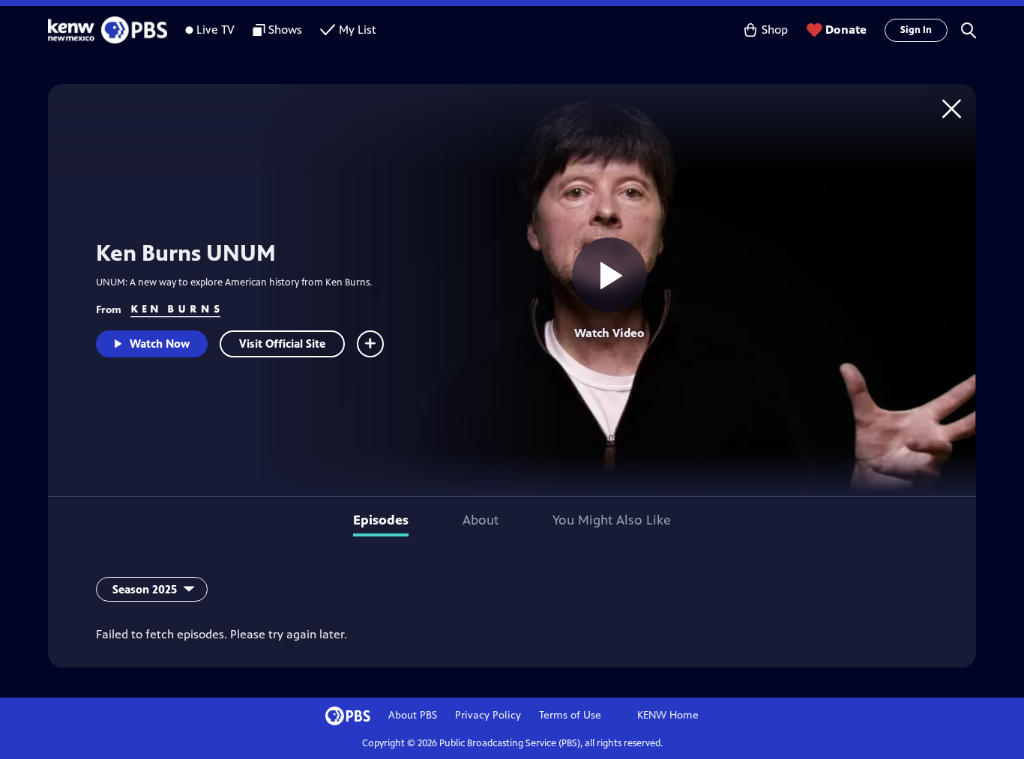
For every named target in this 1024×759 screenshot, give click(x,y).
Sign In (916, 30)
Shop (775, 29)
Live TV (215, 29)
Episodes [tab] (381, 520)
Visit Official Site (282, 343)
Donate (846, 29)
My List (357, 29)
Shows (285, 29)
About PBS (412, 715)
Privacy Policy (488, 715)
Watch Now (160, 343)
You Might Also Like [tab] (611, 520)
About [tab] (481, 520)
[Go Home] (951, 108)
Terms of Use (570, 715)
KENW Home (668, 715)
